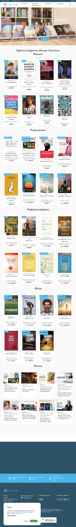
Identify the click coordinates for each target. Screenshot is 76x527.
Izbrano (45, 38)
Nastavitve (26, 521)
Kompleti (48, 3)
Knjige (24, 3)
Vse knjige (38, 57)
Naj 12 (70, 4)
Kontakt (5, 497)
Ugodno (60, 3)
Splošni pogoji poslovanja (10, 499)
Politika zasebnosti (8, 501)
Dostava (5, 495)
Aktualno (6, 385)
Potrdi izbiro (34, 521)
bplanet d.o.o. (41, 524)
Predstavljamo (61, 385)
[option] (38, 26)
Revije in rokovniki (36, 4)
